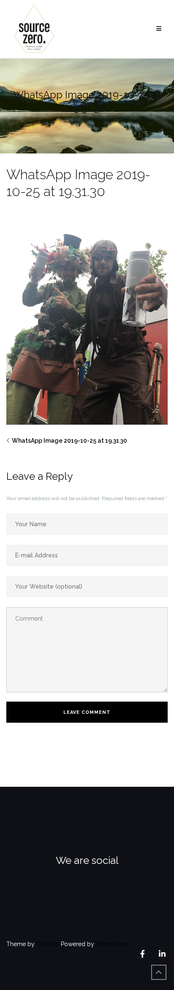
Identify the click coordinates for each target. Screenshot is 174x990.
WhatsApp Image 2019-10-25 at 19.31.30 (69, 440)
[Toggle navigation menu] (159, 29)
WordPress (111, 944)
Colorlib (47, 944)
